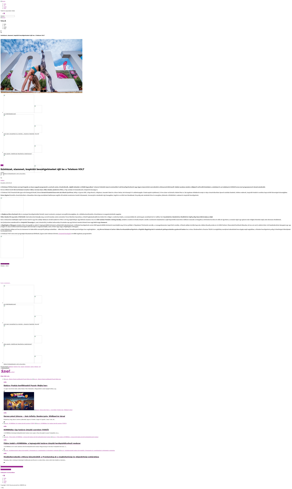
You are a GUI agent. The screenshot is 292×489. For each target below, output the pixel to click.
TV (4, 5)
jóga (19, 366)
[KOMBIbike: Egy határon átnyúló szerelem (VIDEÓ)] (147, 423)
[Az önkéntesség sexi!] (23, 112)
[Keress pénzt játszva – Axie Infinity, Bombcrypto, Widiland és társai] (147, 401)
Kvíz (5, 8)
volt (40, 366)
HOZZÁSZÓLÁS (5, 368)
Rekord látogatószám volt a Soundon (15, 173)
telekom (36, 366)
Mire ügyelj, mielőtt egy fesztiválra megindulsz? (18, 153)
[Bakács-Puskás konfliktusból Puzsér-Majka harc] (147, 379)
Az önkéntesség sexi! (10, 113)
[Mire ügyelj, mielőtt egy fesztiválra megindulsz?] (23, 152)
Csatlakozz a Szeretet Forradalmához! (12, 466)
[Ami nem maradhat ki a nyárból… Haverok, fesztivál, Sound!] (23, 132)
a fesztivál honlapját (64, 233)
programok (27, 366)
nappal (22, 366)
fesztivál (15, 366)
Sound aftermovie (6, 469)
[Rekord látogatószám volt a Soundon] (23, 172)
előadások (10, 366)
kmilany (2, 180)
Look (5, 7)
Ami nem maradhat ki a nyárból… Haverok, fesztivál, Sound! (21, 133)
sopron (32, 366)
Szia (5, 4)
